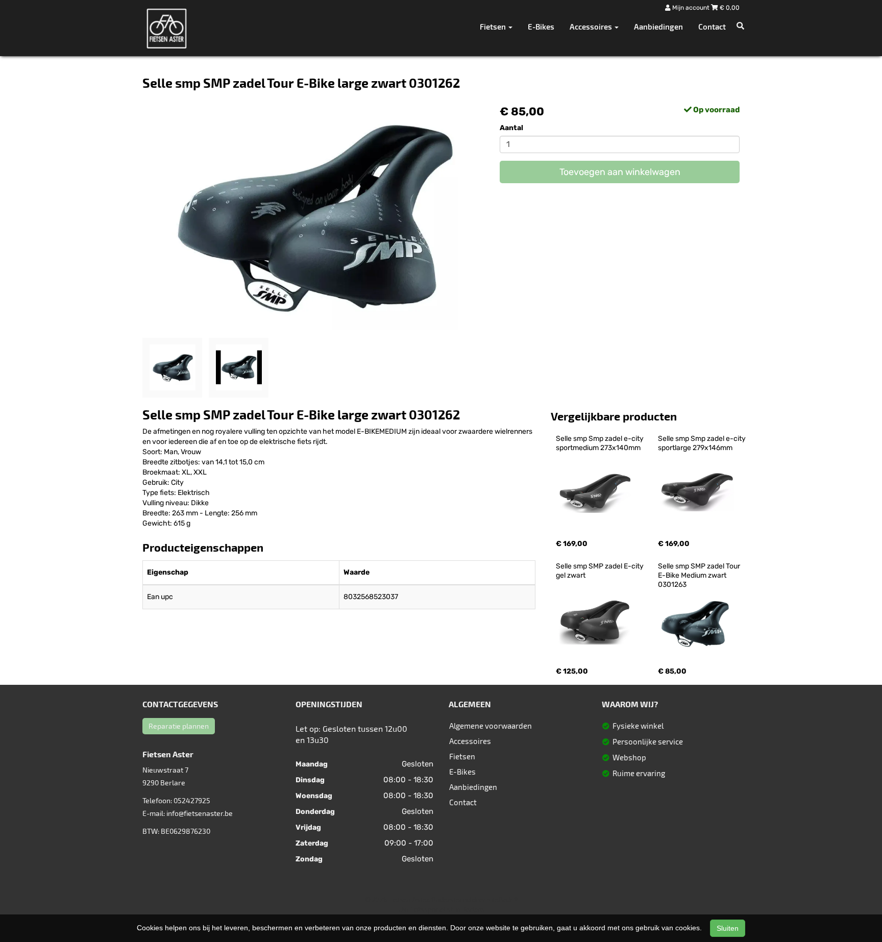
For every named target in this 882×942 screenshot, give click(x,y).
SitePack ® (502, 900)
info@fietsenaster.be (199, 813)
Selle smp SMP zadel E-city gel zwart (600, 571)
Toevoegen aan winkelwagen (619, 172)
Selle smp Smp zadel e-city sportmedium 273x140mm (600, 443)
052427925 (192, 800)
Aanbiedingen (658, 26)
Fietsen (462, 756)
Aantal (511, 127)
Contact (712, 26)
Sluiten (728, 928)
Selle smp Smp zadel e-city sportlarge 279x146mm (702, 443)
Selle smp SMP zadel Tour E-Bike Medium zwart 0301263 (700, 575)
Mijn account (691, 7)
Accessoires (470, 741)
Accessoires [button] (592, 26)
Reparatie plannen (179, 726)
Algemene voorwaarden (490, 725)
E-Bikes (541, 26)
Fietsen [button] (493, 26)
